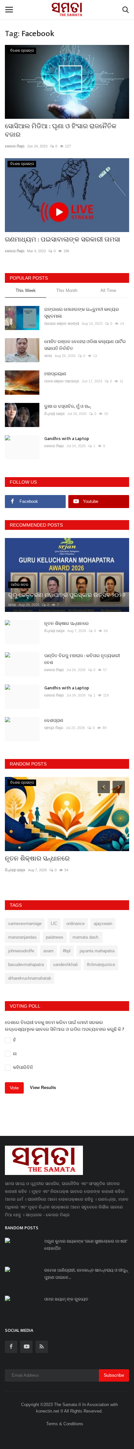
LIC (54, 923)
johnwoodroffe (21, 950)
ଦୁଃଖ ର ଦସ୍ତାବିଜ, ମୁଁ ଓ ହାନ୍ (67, 406)
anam (48, 950)
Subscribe (114, 1375)
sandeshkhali (65, 964)
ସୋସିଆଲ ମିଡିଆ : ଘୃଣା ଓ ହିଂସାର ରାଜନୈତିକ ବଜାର (60, 130)
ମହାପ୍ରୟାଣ (55, 373)
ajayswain (103, 923)
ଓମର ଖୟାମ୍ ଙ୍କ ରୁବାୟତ (66, 1299)
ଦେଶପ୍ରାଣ (53, 720)
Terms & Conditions (64, 1423)
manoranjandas (22, 937)
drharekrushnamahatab (29, 978)
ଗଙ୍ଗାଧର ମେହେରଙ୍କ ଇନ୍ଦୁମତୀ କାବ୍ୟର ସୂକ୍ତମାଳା (81, 313)
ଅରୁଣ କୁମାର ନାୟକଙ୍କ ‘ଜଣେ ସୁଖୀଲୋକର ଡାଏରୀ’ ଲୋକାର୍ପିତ (85, 1245)
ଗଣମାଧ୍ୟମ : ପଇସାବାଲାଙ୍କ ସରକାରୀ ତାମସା (62, 239)
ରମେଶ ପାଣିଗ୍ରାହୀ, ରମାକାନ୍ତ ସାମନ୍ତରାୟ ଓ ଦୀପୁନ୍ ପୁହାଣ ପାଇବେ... (86, 1274)
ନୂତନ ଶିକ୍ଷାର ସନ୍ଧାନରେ (66, 623)
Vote (14, 1087)
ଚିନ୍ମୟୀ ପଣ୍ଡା (54, 414)
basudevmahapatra (26, 964)
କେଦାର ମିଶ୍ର (14, 146)
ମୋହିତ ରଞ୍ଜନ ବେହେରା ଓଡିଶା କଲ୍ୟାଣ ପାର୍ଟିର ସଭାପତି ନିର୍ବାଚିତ (85, 345)
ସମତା (48, 356)
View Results (43, 1087)
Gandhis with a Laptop (66, 438)
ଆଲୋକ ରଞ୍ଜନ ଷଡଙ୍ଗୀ (61, 323)
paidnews (54, 937)
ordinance (75, 923)
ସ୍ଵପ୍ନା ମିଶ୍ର (53, 728)
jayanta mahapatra (97, 950)
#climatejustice (101, 964)
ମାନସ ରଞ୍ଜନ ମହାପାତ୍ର (61, 381)
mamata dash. (86, 937)
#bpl (67, 950)
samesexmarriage (25, 923)
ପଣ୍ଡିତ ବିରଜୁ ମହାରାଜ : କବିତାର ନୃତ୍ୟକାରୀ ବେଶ (82, 659)
